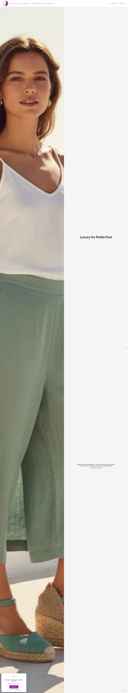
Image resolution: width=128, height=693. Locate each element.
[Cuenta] (120, 3)
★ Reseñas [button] (126, 347)
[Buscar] (118, 3)
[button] (27, 681)
